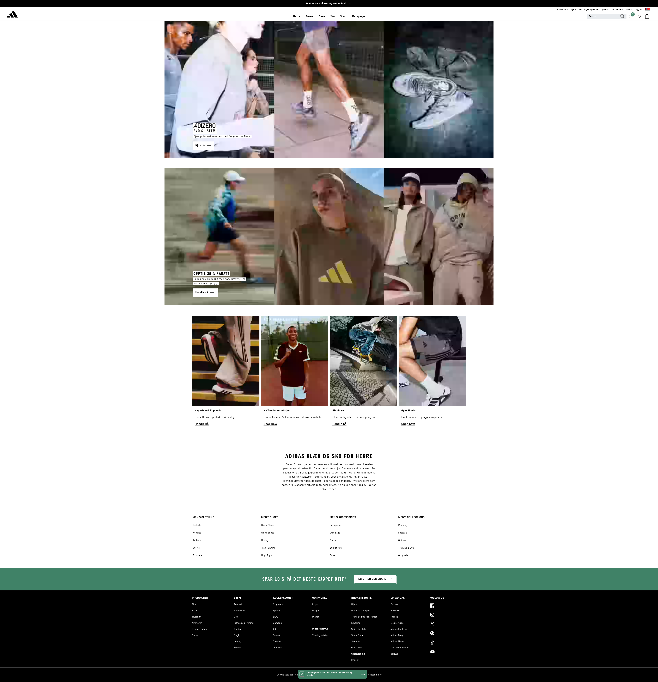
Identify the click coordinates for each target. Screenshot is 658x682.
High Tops (266, 555)
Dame (309, 16)
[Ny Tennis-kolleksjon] (294, 372)
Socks (333, 540)
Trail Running (268, 548)
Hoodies (197, 533)
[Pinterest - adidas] (448, 633)
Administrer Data (304, 675)
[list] (329, 372)
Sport (343, 16)
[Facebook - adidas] (448, 606)
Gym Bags (335, 533)
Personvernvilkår (334, 675)
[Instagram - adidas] (448, 615)
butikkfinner (562, 10)
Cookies (319, 675)
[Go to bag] (647, 16)
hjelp (573, 10)
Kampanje (358, 16)
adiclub (628, 10)
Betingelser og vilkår (355, 675)
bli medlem (617, 10)
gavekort (605, 10)
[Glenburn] (363, 372)
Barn (322, 16)
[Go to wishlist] (639, 16)
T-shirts (197, 525)
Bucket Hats (336, 548)
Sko (332, 16)
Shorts (196, 548)
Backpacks (335, 525)
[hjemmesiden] (12, 15)
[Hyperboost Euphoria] (225, 372)
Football (402, 533)
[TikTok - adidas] (448, 643)
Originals (403, 555)
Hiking (264, 540)
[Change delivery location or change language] (647, 9)
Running (402, 525)
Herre (296, 16)
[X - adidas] (448, 624)
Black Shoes (267, 525)
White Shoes (267, 533)
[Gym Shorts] (432, 372)
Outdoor (402, 540)
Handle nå (202, 424)
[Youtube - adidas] (448, 652)
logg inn (639, 10)
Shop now (270, 424)
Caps (332, 555)
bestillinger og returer (588, 10)
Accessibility (374, 675)
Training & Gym (406, 548)
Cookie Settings (285, 675)
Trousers (197, 555)
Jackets (197, 540)
